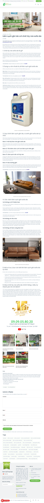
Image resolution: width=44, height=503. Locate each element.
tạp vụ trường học (11, 454)
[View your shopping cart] (38, 4)
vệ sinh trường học (21, 456)
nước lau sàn (36, 451)
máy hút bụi (5, 451)
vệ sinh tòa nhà (29, 456)
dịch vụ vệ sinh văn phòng (7, 442)
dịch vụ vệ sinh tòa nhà (28, 440)
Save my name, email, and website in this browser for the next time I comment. (18, 425)
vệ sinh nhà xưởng (6, 456)
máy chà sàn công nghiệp (33, 449)
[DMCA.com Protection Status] (19, 486)
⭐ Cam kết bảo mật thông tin (21, 494)
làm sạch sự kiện (6, 449)
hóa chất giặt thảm (11, 387)
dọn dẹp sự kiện (6, 444)
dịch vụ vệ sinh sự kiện (7, 440)
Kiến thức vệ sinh (30, 447)
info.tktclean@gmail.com (35, 474)
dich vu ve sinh (10, 438)
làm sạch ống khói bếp (23, 449)
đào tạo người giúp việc (33, 458)
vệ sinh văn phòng (36, 456)
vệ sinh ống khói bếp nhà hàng (22, 458)
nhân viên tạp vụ (29, 451)
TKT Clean (24, 482)
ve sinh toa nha (26, 454)
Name (4, 410)
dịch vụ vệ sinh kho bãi (25, 438)
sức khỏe (5, 454)
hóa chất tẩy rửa (6, 447)
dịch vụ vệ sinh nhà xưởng (35, 438)
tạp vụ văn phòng (19, 454)
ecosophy (5, 387)
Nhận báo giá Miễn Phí (35, 480)
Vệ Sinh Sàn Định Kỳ (19, 348)
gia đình (19, 444)
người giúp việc (22, 451)
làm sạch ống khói (14, 449)
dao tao (4, 438)
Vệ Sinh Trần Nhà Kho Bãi (33, 348)
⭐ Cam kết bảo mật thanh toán (21, 496)
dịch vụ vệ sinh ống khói (27, 442)
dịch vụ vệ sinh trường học (17, 440)
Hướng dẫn (23, 447)
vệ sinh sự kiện (14, 456)
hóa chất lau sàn (34, 444)
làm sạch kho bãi (37, 447)
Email (4, 415)
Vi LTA (5, 38)
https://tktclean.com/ (23, 333)
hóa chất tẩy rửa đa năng (15, 447)
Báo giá (39, 1)
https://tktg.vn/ (18, 480)
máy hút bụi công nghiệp (13, 451)
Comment (4, 396)
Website (4, 420)
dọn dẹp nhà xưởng (36, 442)
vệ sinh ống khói (12, 458)
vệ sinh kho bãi (33, 454)
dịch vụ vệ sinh (17, 438)
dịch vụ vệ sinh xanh (17, 442)
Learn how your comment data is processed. (25, 431)
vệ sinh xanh (5, 458)
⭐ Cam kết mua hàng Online (21, 495)
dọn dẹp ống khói (14, 444)
